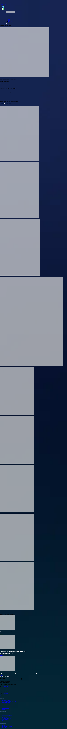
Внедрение (10, 15)
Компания (10, 21)
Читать (1, 634)
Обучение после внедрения (6, 718)
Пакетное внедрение (5, 717)
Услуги (9, 14)
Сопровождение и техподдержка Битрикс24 (9, 701)
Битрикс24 (4, 725)
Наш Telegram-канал (3, 695)
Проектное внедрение (6, 716)
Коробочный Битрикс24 (6, 702)
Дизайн (3, 709)
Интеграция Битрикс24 (6, 700)
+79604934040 (6, 686)
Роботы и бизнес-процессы (6, 704)
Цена (3, 720)
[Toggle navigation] (6, 23)
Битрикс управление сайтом (7, 726)
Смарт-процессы (5, 705)
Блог (9, 20)
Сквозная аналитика (5, 708)
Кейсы (9, 19)
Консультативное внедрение (7, 715)
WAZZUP (4, 727)
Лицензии (3, 723)
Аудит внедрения (5, 719)
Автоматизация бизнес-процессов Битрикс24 (10, 703)
